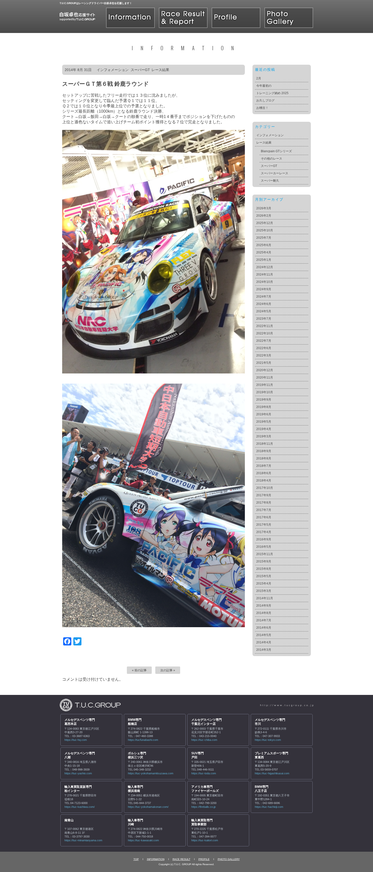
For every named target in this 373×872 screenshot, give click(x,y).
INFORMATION (155, 859)
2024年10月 (264, 282)
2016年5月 (263, 547)
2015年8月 (263, 569)
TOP (136, 859)
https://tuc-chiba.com (204, 739)
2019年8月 (263, 407)
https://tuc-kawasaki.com (143, 840)
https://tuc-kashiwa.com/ (79, 806)
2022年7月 (263, 341)
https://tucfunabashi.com (143, 739)
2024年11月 (264, 274)
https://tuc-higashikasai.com (272, 773)
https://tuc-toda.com (203, 773)
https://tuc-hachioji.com (269, 806)
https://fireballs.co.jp (203, 806)
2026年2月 (263, 215)
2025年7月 (263, 238)
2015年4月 (263, 583)
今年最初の (264, 86)
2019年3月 (263, 436)
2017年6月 (263, 517)
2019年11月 (264, 385)
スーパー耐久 (270, 180)
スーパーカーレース (274, 173)
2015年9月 (263, 561)
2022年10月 (264, 333)
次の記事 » (167, 670)
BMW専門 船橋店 (135, 722)
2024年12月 (264, 267)
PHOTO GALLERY (229, 859)
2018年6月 (263, 473)
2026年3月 (263, 208)
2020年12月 (264, 370)
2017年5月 (263, 524)
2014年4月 (263, 642)
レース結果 (160, 70)
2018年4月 (263, 480)
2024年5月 (263, 311)
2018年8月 (263, 458)
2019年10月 (264, 392)
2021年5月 (263, 363)
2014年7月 (263, 620)
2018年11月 (264, 444)
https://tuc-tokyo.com (268, 739)
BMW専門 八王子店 (261, 789)
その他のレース (271, 158)
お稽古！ (262, 108)
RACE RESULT (181, 859)
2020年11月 (264, 377)
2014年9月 (263, 605)
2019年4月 (263, 429)
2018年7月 (263, 466)
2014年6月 (263, 627)
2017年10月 (264, 488)
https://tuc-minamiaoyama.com (83, 840)
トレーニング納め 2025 (272, 93)
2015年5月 (263, 576)
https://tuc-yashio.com (78, 773)
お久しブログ (265, 100)
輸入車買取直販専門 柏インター (78, 789)
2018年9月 (263, 451)
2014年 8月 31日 (78, 70)
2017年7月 (263, 510)
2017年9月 (263, 495)
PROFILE (204, 859)
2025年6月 (263, 245)
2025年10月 (264, 230)
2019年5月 (263, 421)
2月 (258, 78)
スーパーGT (140, 70)
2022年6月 (263, 348)
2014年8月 (263, 613)
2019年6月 (263, 414)
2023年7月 (263, 318)
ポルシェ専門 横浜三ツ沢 (137, 755)
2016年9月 (263, 539)
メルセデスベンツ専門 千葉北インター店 (206, 722)
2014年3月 (263, 650)
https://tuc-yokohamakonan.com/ (148, 806)
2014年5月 (263, 635)
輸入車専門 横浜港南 (135, 789)
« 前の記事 (139, 670)
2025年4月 (263, 252)
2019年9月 (263, 399)
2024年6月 (263, 304)
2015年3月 (263, 591)
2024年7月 (263, 296)
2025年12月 (264, 223)
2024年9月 (263, 289)
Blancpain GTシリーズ (276, 151)
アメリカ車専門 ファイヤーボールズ (205, 789)
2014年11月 (264, 598)
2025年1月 (263, 260)
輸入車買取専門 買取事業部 (202, 822)
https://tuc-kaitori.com (204, 840)
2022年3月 (263, 355)
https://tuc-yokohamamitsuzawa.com (150, 773)
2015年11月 (264, 554)
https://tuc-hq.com (75, 739)
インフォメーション (113, 70)
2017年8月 (263, 502)
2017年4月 (263, 532)
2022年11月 (264, 326)
